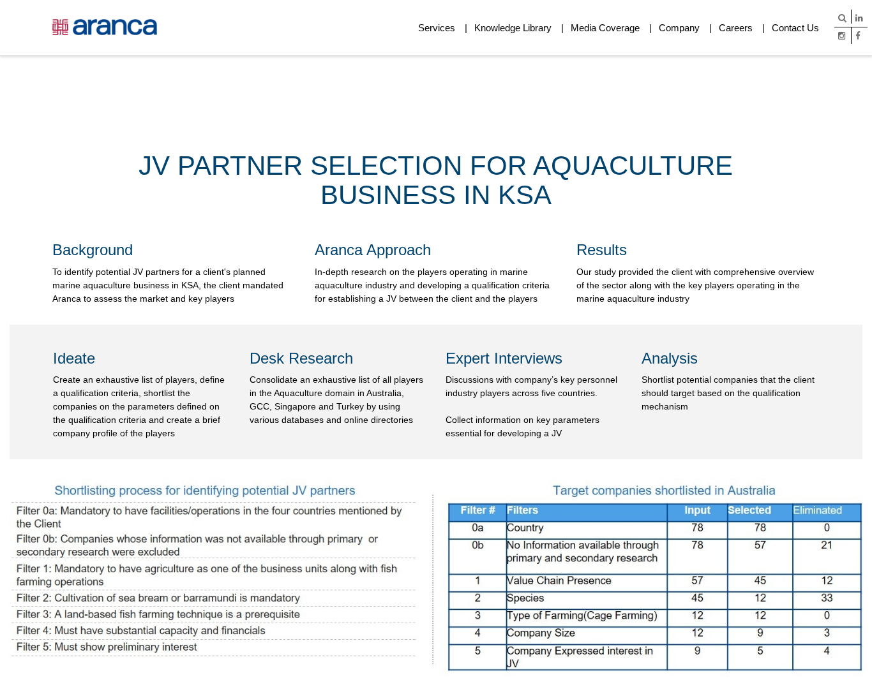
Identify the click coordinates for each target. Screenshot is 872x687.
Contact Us (795, 27)
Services (436, 27)
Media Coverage (605, 27)
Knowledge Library (513, 27)
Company (679, 27)
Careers (736, 27)
